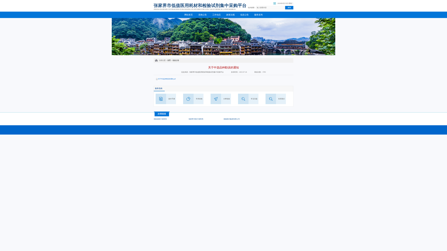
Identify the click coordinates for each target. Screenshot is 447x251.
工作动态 (216, 15)
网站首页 (188, 15)
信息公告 (244, 15)
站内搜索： (252, 7)
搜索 (289, 7)
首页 (169, 60)
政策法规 (230, 15)
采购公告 (202, 15)
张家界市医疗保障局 (196, 119)
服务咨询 (258, 15)
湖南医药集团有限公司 (232, 119)
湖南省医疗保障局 (160, 119)
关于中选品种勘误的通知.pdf (167, 79)
